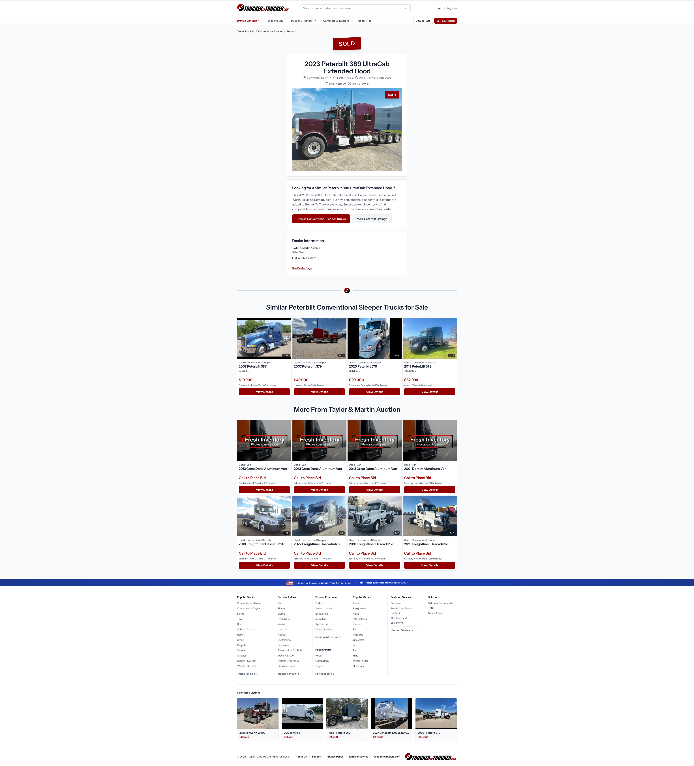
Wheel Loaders (324, 608)
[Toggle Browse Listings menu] (259, 20)
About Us (301, 756)
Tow (239, 619)
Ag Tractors (321, 624)
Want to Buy (275, 20)
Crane (240, 639)
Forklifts (320, 603)
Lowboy (282, 629)
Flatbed (282, 608)
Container (283, 645)
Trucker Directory (301, 20)
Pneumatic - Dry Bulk (290, 650)
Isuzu (356, 645)
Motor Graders (323, 629)
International (360, 619)
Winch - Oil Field (246, 666)
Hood (318, 655)
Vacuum (242, 650)
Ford (355, 629)
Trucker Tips (363, 20)
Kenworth (358, 624)
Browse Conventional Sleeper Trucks (321, 219)
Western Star (360, 660)
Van (280, 603)
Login (439, 8)
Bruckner (396, 603)
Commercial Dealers (336, 20)
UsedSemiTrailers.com (386, 756)
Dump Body (322, 660)
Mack (356, 603)
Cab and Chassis (246, 629)
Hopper (282, 634)
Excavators (321, 613)
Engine (319, 666)
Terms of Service (358, 756)
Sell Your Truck (445, 20)
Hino (355, 655)
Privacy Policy (335, 756)
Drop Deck (284, 619)
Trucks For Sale (245, 31)
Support (317, 756)
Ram (355, 650)
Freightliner (359, 608)
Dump (240, 613)
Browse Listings (247, 20)
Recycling (320, 619)
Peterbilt (291, 31)
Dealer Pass (423, 20)
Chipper (241, 655)
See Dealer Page (302, 268)
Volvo (356, 613)
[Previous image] (241, 338)
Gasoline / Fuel (286, 666)
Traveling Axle (286, 655)
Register (452, 8)
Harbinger (358, 666)
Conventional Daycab (249, 608)
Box (239, 624)
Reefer (282, 624)
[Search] (406, 8)
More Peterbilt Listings (372, 219)
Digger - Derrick (246, 660)
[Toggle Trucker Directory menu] (314, 20)
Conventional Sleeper (270, 31)
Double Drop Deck (288, 660)
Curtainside (284, 639)
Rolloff (241, 634)
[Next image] (287, 338)
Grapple (241, 645)
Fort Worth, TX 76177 (319, 78)
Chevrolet (358, 639)
